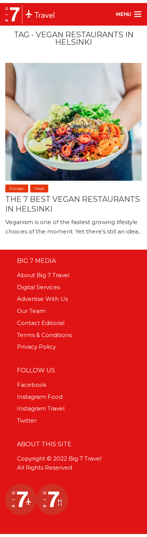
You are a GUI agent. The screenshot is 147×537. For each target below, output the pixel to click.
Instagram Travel (40, 408)
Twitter (27, 420)
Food (39, 188)
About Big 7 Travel (43, 275)
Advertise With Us (42, 298)
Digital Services (38, 287)
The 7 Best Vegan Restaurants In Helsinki (72, 204)
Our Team (31, 310)
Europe (17, 188)
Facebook (31, 384)
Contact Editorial (40, 322)
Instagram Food (40, 396)
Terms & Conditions (44, 335)
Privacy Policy (36, 346)
